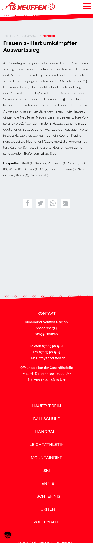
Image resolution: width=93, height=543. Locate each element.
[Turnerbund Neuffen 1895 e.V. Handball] (28, 6)
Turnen (46, 509)
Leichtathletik (46, 444)
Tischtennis (46, 496)
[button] (8, 535)
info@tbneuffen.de (52, 358)
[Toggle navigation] (87, 6)
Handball (46, 431)
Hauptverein (46, 405)
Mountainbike (46, 457)
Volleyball (46, 522)
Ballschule (46, 418)
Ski (46, 470)
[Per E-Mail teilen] (65, 203)
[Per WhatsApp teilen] (52, 203)
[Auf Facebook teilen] (27, 203)
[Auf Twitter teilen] (40, 203)
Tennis (46, 483)
